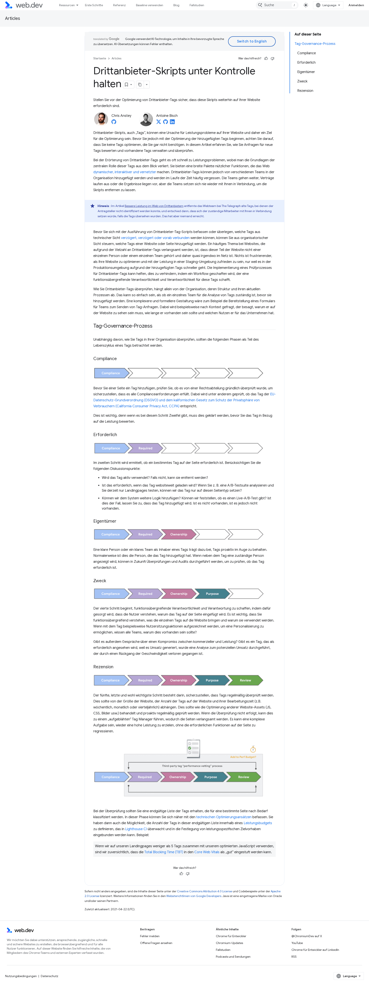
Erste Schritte (94, 5)
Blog (176, 5)
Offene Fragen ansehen (156, 943)
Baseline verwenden (149, 5)
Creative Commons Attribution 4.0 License (204, 891)
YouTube (297, 943)
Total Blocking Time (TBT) (163, 852)
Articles (12, 18)
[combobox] (277, 5)
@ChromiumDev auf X (306, 936)
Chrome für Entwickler (231, 936)
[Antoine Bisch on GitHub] (165, 123)
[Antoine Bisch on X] (158, 123)
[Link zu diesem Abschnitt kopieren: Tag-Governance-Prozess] (156, 326)
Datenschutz (49, 976)
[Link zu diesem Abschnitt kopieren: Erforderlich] (121, 435)
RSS (294, 957)
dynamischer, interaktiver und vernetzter (124, 172)
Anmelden (356, 5)
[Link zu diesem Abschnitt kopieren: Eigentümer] (120, 521)
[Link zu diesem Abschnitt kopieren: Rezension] (117, 667)
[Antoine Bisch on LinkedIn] (172, 123)
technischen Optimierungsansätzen (224, 817)
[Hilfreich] (266, 58)
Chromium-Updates (229, 943)
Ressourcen (67, 5)
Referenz (119, 5)
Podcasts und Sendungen (233, 957)
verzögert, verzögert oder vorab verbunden (155, 238)
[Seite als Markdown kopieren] (140, 84)
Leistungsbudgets (258, 823)
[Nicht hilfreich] (272, 58)
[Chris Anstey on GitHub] (113, 123)
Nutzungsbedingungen (21, 976)
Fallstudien (197, 5)
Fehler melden (150, 936)
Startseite (99, 58)
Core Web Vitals (207, 852)
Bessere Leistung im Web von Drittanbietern (154, 206)
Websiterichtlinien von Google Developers (193, 896)
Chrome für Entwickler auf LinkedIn (315, 950)
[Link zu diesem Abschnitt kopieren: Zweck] (110, 581)
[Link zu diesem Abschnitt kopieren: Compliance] (120, 359)
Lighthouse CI (136, 829)
